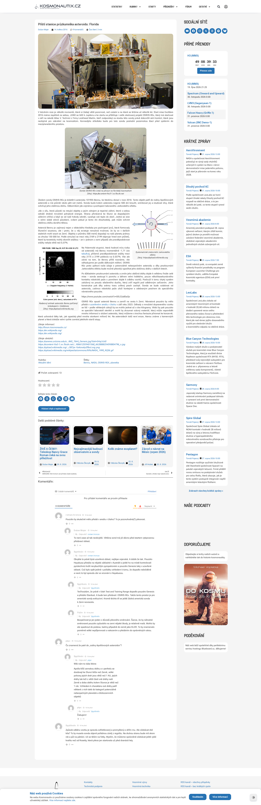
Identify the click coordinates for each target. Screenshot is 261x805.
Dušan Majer (43, 29)
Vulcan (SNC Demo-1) (199, 122)
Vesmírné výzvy (139, 782)
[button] (218, 6)
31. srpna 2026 (208, 154)
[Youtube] (187, 31)
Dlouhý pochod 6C (197, 186)
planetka (115, 362)
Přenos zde (206, 70)
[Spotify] (218, 31)
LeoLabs (191, 292)
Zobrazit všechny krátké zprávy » (206, 491)
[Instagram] (199, 31)
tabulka (85, 253)
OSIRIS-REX (103, 362)
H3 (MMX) (193, 55)
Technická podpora (93, 786)
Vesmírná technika (141, 786)
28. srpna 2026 (208, 296)
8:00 (217, 224)
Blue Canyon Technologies (202, 338)
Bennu (87, 362)
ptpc (89, 660)
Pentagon (192, 454)
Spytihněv (95, 588)
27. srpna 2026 (208, 422)
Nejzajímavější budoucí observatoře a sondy (88, 450)
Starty (152, 6)
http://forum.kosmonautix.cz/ (52, 327)
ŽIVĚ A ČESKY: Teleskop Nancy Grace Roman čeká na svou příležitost (53, 453)
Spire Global (193, 418)
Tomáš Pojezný (192, 154)
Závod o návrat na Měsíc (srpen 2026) (154, 450)
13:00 (217, 154)
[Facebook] (193, 31)
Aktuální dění (44, 362)
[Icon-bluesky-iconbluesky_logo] (224, 31)
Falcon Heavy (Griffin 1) (200, 112)
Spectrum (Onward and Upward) (205, 93)
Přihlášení (151, 491)
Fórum (188, 6)
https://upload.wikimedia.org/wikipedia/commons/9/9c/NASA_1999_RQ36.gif (75, 350)
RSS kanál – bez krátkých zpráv (196, 786)
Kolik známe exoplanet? (122, 448)
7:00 (217, 260)
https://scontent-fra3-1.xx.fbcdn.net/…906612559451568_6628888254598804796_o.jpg (81, 344)
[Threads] (212, 31)
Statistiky (117, 6)
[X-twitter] (206, 31)
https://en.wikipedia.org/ (50, 330)
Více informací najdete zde (62, 800)
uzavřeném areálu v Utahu (103, 304)
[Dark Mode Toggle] (253, 797)
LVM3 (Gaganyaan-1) (199, 103)
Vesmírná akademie (198, 220)
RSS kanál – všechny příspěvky (195, 782)
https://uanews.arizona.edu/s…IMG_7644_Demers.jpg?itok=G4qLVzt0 (72, 341)
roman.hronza (93, 534)
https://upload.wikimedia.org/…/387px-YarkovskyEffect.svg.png (69, 347)
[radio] (40, 385)
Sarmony (191, 385)
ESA (188, 256)
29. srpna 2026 (208, 260)
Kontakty (88, 782)
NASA (94, 362)
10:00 (217, 191)
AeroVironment (195, 150)
